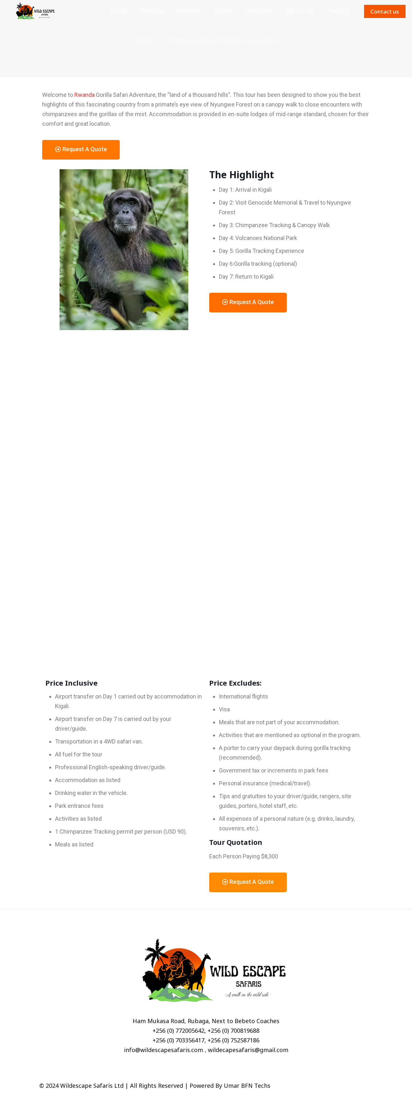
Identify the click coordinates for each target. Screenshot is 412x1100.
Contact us (384, 11)
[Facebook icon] (336, 1086)
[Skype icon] (330, 1086)
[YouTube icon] (350, 1086)
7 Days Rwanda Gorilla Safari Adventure (221, 40)
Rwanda (84, 94)
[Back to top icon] (366, 1084)
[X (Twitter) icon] (343, 1086)
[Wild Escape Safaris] (33, 11)
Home (144, 40)
